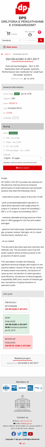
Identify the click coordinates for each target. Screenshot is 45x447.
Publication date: (17, 78)
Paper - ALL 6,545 (13, 142)
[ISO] (6, 388)
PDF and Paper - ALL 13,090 (18, 150)
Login (23, 443)
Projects (8, 54)
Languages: (7, 118)
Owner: (5, 103)
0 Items (13, 34)
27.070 (9, 113)
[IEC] (30, 388)
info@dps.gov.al (26, 423)
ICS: (4, 113)
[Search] (41, 40)
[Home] (2, 54)
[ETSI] (39, 388)
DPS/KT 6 (13, 103)
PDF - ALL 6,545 (12, 138)
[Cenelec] (22, 388)
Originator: (7, 98)
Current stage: (8, 94)
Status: (5, 133)
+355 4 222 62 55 (26, 421)
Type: (5, 108)
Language (6, 154)
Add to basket (23, 168)
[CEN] (14, 388)
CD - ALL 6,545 (12, 146)
